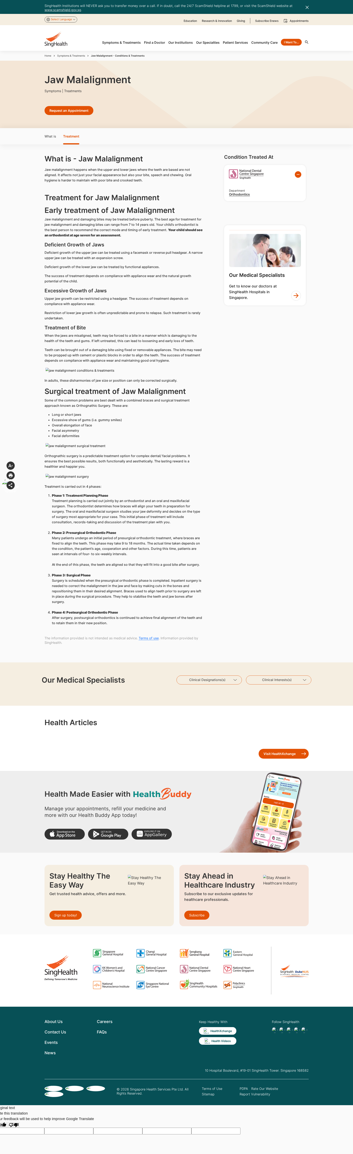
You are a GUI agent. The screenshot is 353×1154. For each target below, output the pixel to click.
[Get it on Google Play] (108, 834)
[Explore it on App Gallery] (152, 834)
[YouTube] (304, 1030)
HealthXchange (221, 1031)
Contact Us (55, 1032)
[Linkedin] (289, 1030)
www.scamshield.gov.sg (63, 10)
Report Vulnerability (255, 1094)
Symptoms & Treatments (71, 55)
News (50, 1052)
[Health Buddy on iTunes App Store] (65, 834)
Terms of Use (212, 1089)
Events (51, 1042)
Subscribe (196, 915)
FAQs (102, 1032)
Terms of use (149, 638)
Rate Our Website (264, 1089)
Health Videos (221, 1041)
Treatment (71, 136)
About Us (54, 1021)
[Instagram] (297, 1030)
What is (50, 136)
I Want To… (291, 42)
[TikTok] (282, 1030)
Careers (105, 1021)
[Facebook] (275, 1030)
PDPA (244, 1089)
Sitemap (208, 1094)
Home (48, 55)
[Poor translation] (14, 1125)
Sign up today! (65, 915)
